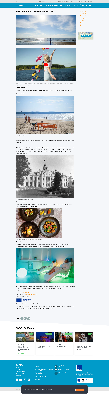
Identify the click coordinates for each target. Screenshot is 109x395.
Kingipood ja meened (63, 369)
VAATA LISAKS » (21, 353)
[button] (89, 1)
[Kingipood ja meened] (56, 369)
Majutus (69, 5)
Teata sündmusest (80, 1)
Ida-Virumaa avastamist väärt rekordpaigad (44, 369)
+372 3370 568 (21, 373)
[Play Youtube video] (46, 64)
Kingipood (68, 1)
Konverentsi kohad (39, 370)
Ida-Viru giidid (38, 372)
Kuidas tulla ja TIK (38, 366)
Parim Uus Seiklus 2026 (42, 1)
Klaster (72, 1)
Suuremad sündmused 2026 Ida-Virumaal (44, 346)
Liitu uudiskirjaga (62, 372)
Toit (82, 5)
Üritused (48, 5)
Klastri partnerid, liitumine (40, 376)
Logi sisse (61, 365)
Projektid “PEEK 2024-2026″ (41, 377)
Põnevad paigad (57, 5)
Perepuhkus (37, 367)
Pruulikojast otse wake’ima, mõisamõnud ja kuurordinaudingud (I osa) (25, 347)
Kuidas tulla (51, 1)
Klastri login (37, 379)
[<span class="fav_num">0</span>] (91, 1)
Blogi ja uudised (61, 1)
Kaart (56, 1)
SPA (76, 5)
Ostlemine (90, 5)
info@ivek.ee (18, 375)
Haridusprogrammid (39, 373)
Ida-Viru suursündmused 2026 (64, 345)
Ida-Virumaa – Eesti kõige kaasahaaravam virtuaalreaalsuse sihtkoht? (84, 347)
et (85, 1)
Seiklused (39, 5)
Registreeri (61, 366)
